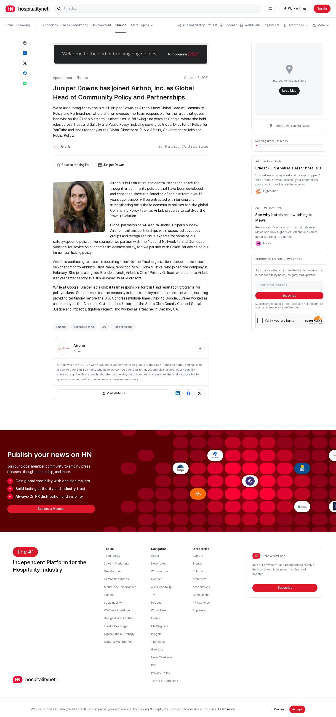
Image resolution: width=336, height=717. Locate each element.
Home (9, 25)
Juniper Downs (114, 165)
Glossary (157, 649)
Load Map (289, 90)
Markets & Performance (120, 587)
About (155, 555)
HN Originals (159, 626)
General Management (118, 641)
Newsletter (158, 563)
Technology (49, 25)
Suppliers (199, 610)
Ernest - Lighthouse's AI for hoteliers (288, 168)
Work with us (297, 8)
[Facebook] (189, 393)
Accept (297, 709)
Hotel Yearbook (161, 657)
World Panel (253, 25)
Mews (267, 243)
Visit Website (116, 393)
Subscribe (289, 295)
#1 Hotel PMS (273, 208)
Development (101, 25)
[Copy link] (24, 43)
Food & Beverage (116, 626)
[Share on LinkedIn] (24, 53)
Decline (279, 709)
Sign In (322, 8)
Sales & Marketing (75, 25)
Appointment (62, 78)
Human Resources (116, 579)
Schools (198, 571)
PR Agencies (201, 602)
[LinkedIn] (178, 393)
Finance (120, 25)
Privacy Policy (160, 673)
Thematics (158, 641)
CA (183, 146)
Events (274, 25)
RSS (154, 665)
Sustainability (113, 602)
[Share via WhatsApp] (24, 83)
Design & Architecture (119, 618)
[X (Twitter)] (200, 393)
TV (215, 25)
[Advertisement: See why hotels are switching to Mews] (258, 243)
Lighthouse (270, 191)
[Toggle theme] (270, 9)
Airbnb (65, 146)
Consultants (201, 595)
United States (198, 146)
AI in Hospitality (193, 25)
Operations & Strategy (119, 634)
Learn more (226, 709)
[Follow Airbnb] (200, 348)
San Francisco (169, 146)
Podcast (231, 25)
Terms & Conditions (164, 680)
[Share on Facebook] (24, 73)
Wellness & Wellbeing (118, 610)
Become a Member (51, 509)
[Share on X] (24, 63)
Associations (201, 587)
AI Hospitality (273, 161)
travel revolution (123, 216)
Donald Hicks (152, 267)
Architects (199, 579)
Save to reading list (75, 165)
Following (23, 25)
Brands (197, 563)
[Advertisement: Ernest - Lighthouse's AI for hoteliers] (258, 191)
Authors (198, 555)
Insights (156, 634)
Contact (156, 579)
